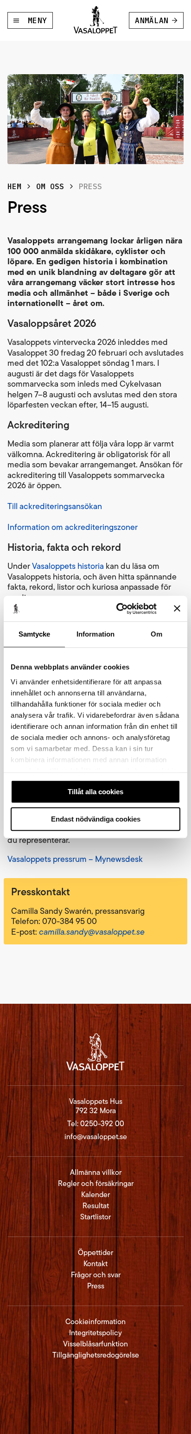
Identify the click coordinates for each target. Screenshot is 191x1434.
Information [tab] (95, 634)
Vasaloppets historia (68, 566)
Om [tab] (156, 634)
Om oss (50, 186)
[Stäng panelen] (177, 608)
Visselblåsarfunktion (95, 1344)
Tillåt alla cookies (95, 792)
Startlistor (95, 1217)
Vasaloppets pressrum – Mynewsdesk (75, 859)
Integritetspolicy (95, 1333)
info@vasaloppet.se (95, 1136)
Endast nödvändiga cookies (95, 819)
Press (95, 1286)
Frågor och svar (96, 1275)
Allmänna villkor (95, 1172)
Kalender (95, 1194)
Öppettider (95, 1252)
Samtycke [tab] (35, 634)
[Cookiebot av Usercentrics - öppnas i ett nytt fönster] (118, 609)
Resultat (96, 1206)
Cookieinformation (95, 1321)
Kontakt (95, 1263)
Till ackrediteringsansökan (54, 506)
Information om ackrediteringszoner (72, 527)
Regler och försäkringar (96, 1183)
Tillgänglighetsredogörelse (95, 1355)
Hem (14, 186)
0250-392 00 (102, 1123)
